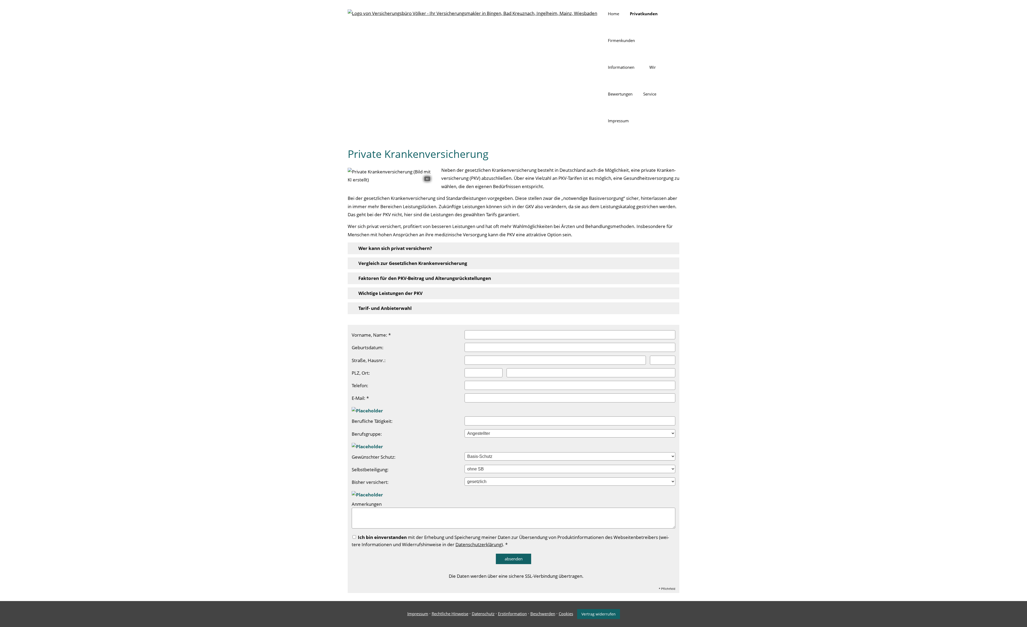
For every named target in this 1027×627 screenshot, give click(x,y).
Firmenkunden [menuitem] (621, 40)
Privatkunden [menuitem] (644, 13)
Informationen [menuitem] (621, 67)
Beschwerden (542, 613)
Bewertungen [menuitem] (620, 94)
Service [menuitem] (649, 94)
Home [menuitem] (613, 13)
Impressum (417, 613)
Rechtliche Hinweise (450, 613)
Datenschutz (483, 613)
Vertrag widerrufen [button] (598, 614)
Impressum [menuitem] (618, 120)
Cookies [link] (566, 613)
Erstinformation (512, 613)
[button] (395, 248)
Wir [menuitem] (652, 67)
